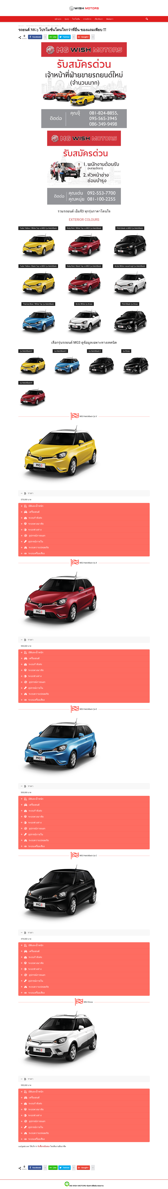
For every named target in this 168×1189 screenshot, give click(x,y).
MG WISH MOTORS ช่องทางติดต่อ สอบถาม (86, 1186)
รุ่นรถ (67, 19)
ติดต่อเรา (109, 19)
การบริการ (87, 19)
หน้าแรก (58, 19)
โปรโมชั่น (76, 19)
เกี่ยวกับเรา (99, 19)
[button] (147, 19)
